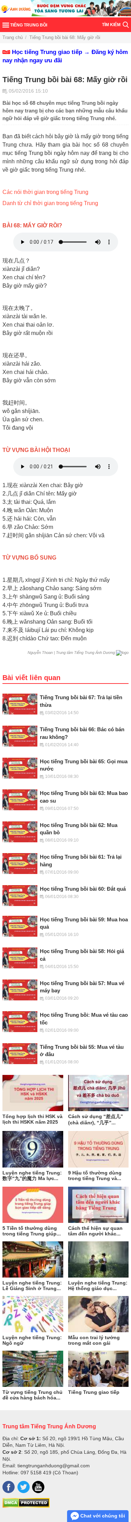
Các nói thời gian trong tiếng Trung (45, 192)
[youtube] (38, 1487)
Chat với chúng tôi (102, 1516)
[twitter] (23, 1487)
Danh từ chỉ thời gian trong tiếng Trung (50, 203)
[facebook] (8, 1487)
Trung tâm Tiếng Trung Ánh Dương (49, 1426)
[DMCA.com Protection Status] (26, 1506)
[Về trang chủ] (65, 8)
